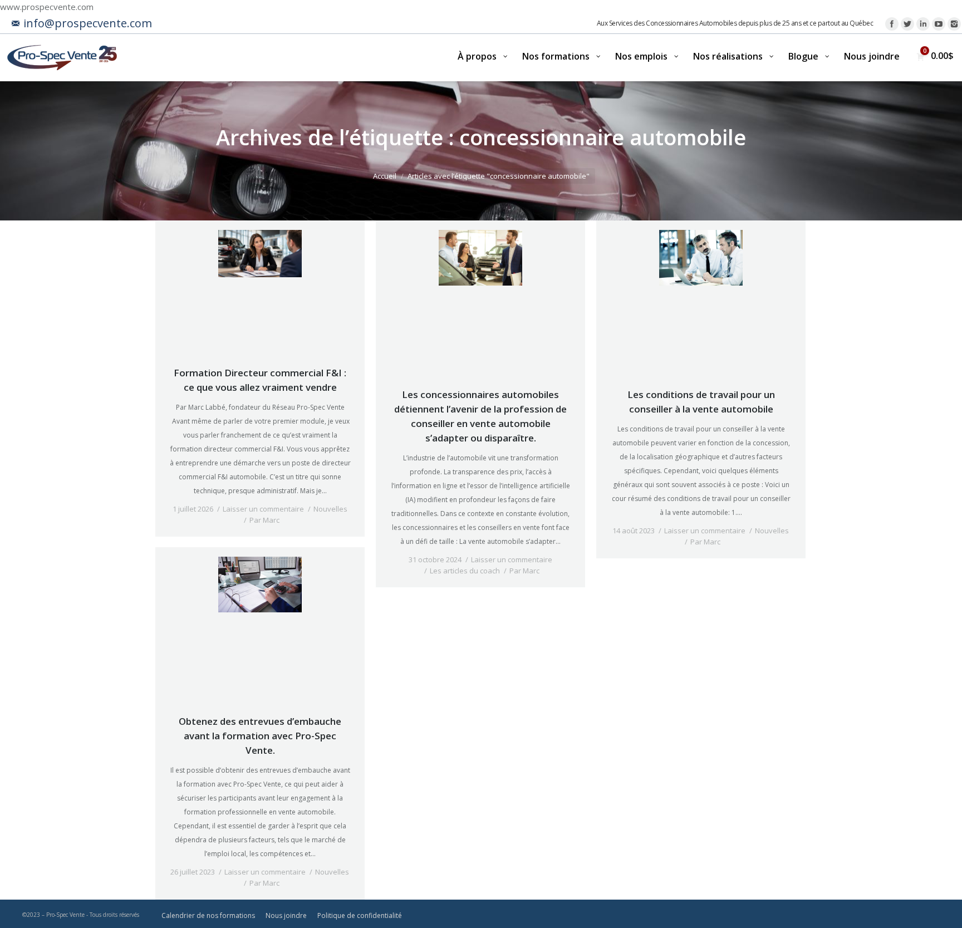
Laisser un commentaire (263, 509)
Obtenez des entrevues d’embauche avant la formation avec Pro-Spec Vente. (260, 736)
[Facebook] (892, 24)
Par (264, 520)
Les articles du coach (465, 571)
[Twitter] (907, 24)
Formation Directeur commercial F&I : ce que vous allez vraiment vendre (260, 380)
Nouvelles (330, 509)
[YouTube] (938, 24)
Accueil (384, 176)
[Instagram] (954, 24)
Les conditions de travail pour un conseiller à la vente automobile (701, 401)
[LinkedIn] (923, 24)
